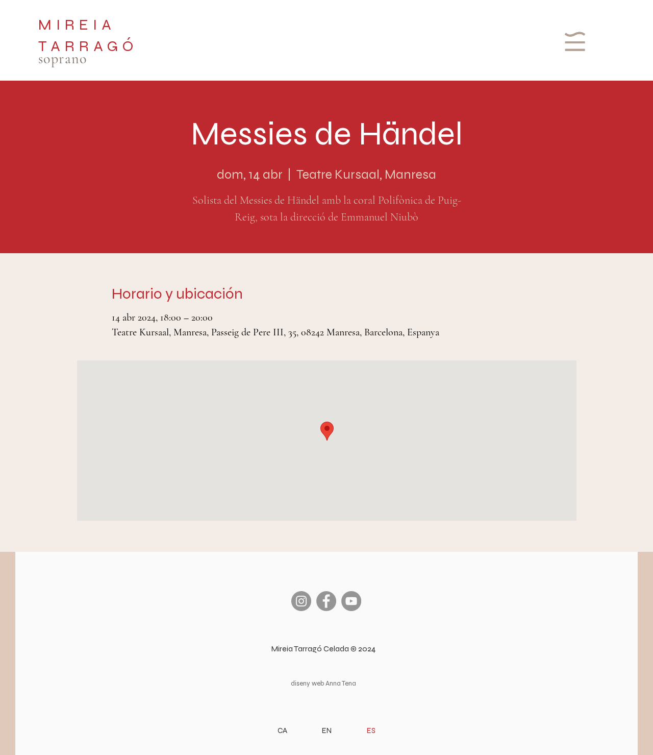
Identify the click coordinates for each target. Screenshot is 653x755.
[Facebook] (326, 601)
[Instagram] (301, 601)
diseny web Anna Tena (323, 683)
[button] (573, 41)
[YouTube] (351, 601)
